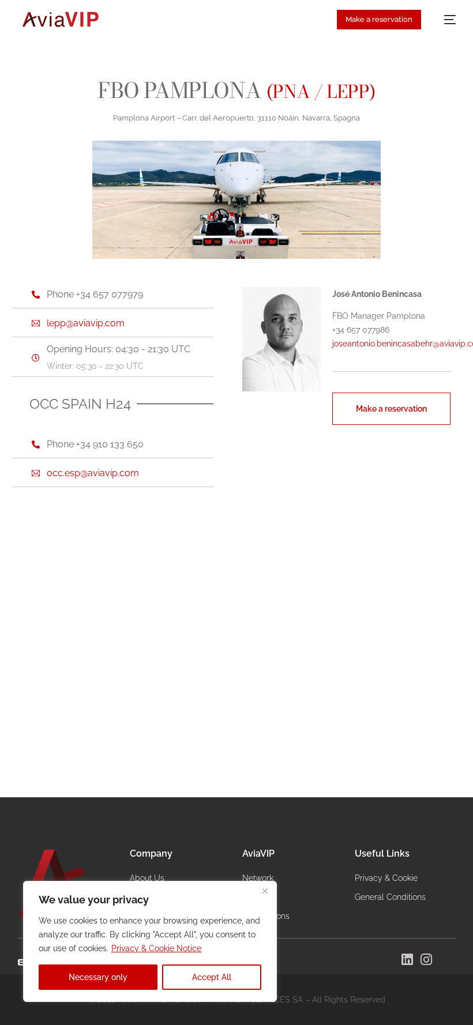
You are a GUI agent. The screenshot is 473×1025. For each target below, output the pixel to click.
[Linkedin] (408, 960)
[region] (150, 941)
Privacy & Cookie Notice (156, 948)
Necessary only (98, 977)
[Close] (265, 891)
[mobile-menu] (444, 19)
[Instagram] (426, 960)
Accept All (211, 977)
